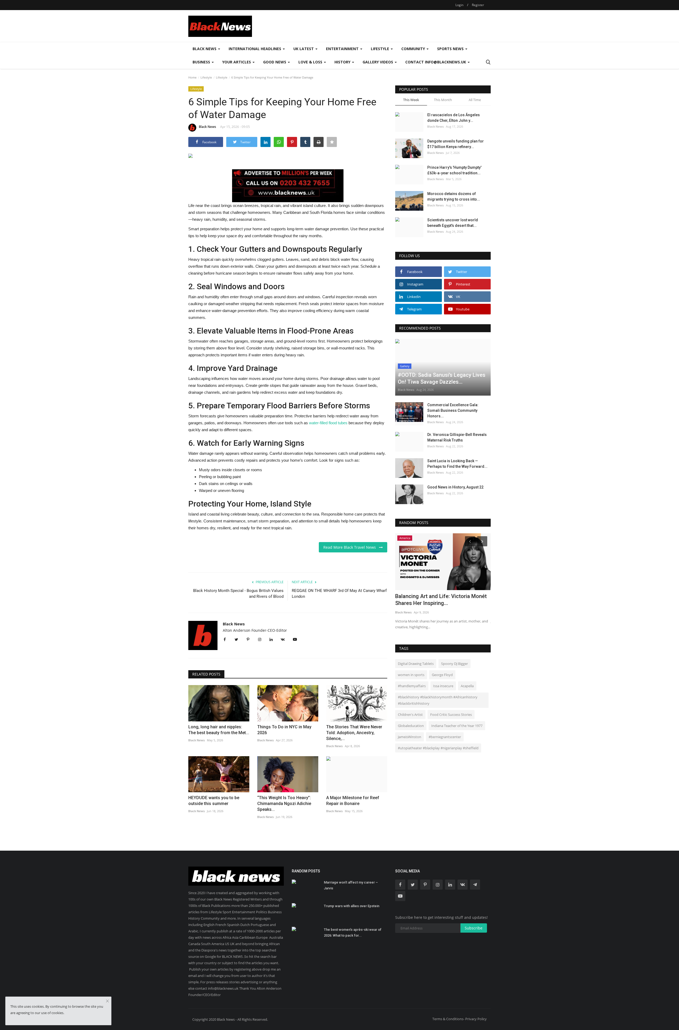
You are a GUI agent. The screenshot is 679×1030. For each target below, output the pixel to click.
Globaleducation (411, 725)
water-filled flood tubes (328, 423)
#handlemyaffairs (412, 685)
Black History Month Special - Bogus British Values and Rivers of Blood (238, 593)
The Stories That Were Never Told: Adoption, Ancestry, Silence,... (354, 732)
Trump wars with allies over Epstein (351, 906)
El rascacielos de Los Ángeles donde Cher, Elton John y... (453, 118)
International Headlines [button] (255, 48)
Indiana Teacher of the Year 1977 (456, 725)
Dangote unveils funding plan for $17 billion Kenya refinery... (455, 144)
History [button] (342, 61)
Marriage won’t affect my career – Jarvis (351, 885)
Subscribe (473, 928)
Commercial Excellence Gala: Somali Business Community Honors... (452, 410)
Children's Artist (410, 714)
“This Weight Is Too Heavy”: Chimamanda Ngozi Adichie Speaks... (284, 803)
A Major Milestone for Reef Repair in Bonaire (352, 800)
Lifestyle (206, 77)
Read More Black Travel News (351, 547)
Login (459, 5)
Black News (207, 126)
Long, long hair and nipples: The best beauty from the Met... (218, 729)
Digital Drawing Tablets (416, 663)
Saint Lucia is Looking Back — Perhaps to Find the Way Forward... (457, 464)
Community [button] (413, 48)
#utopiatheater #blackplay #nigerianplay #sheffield (438, 748)
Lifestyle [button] (380, 48)
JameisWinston (409, 736)
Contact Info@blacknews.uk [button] (436, 61)
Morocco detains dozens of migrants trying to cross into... (453, 196)
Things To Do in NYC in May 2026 (284, 729)
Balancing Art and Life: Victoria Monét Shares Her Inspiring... (441, 599)
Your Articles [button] (237, 61)
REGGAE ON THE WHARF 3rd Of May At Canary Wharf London (339, 593)
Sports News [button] (451, 48)
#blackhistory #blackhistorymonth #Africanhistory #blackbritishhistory (437, 700)
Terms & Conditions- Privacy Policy (459, 1018)
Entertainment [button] (343, 48)
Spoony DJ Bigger (454, 663)
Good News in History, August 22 (455, 487)
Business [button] (202, 61)
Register (478, 5)
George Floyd (442, 674)
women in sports (411, 674)
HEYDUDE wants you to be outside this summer (213, 800)
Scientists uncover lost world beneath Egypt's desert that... (452, 223)
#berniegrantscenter (445, 736)
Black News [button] (205, 48)
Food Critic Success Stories (451, 714)
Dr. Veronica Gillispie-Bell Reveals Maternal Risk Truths (457, 437)
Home (192, 77)
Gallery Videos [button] (378, 61)
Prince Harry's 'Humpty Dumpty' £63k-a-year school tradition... (454, 170)
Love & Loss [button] (310, 61)
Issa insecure (443, 685)
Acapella (467, 685)
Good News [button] (275, 61)
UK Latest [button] (304, 48)
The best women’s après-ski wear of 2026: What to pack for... (352, 932)
